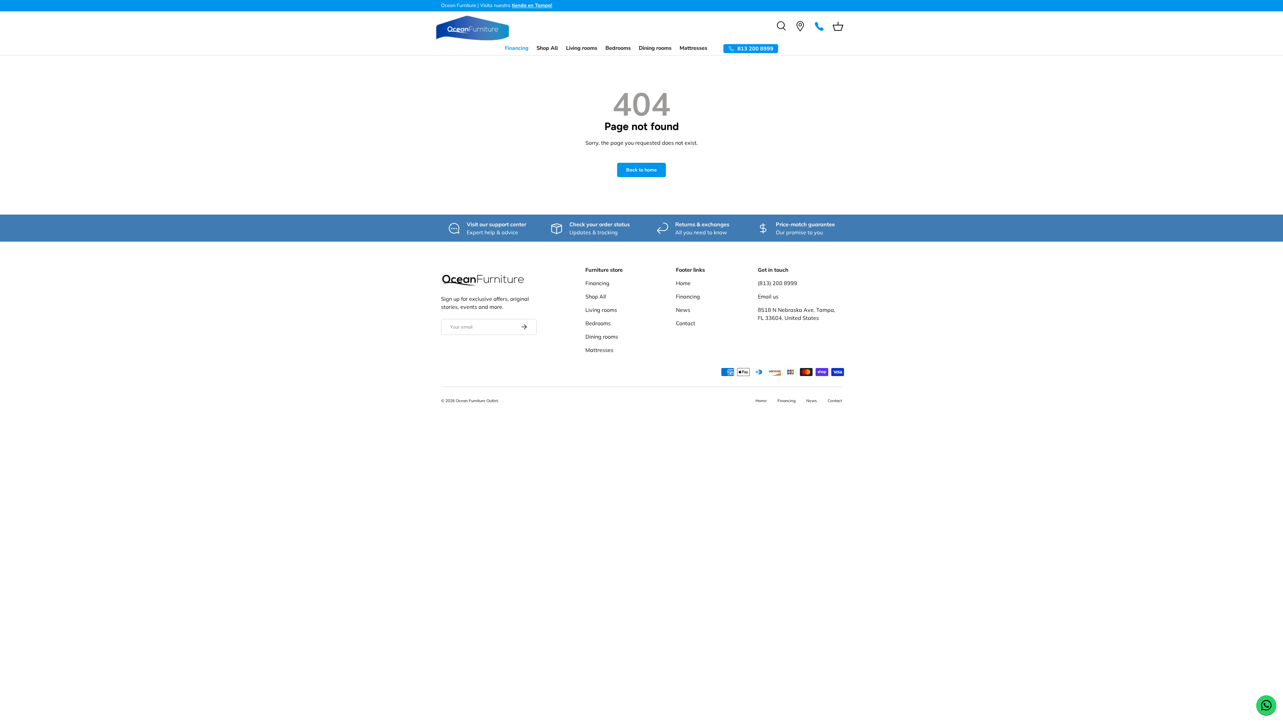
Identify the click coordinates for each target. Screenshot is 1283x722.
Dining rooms (655, 48)
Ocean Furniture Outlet (477, 400)
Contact (685, 323)
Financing (517, 48)
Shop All (547, 48)
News (683, 310)
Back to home (641, 170)
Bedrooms (618, 48)
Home (683, 283)
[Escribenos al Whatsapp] (1266, 705)
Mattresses (693, 48)
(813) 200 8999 (777, 283)
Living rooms (581, 48)
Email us (768, 296)
